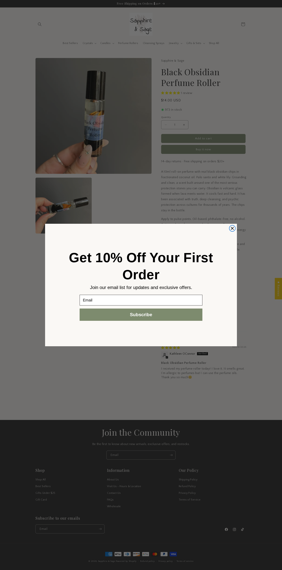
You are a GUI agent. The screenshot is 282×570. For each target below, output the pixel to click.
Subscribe (141, 314)
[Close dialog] (232, 228)
